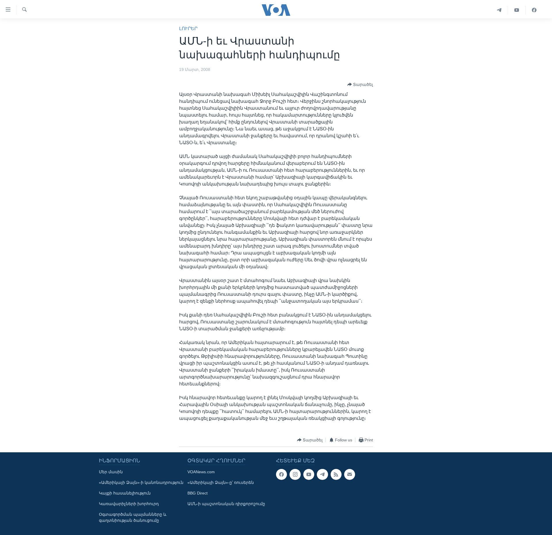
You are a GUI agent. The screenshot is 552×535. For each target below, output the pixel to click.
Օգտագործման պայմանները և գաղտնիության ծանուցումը (132, 517)
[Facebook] (534, 10)
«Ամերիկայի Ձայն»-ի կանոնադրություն (141, 482)
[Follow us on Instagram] (295, 474)
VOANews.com (201, 472)
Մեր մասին (111, 472)
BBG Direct (197, 493)
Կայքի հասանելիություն (125, 493)
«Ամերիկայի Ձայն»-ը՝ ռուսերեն (220, 482)
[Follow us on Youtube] (308, 474)
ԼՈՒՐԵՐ (188, 28)
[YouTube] (517, 10)
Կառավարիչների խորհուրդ (129, 503)
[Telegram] (499, 10)
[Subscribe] (349, 474)
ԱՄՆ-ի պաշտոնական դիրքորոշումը (226, 503)
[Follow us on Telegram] (322, 474)
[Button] (360, 84)
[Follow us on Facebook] (281, 474)
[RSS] (336, 474)
